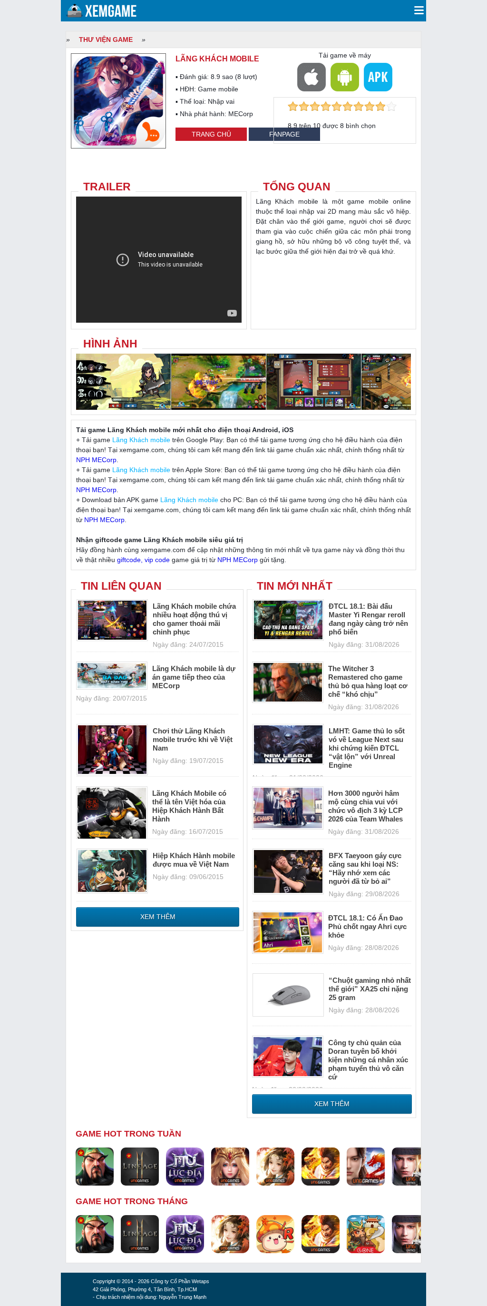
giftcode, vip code (143, 560)
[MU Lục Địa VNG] (185, 1166)
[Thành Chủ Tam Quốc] (366, 1233)
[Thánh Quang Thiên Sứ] (230, 1166)
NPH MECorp (96, 460)
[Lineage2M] (140, 1166)
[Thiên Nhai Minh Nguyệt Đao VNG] (275, 1166)
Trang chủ (211, 134)
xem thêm (157, 916)
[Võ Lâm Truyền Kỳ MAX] (411, 1166)
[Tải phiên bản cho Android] (345, 77)
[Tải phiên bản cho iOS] (311, 77)
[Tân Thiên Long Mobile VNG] (321, 1166)
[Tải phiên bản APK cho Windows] (378, 77)
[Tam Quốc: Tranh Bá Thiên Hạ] (95, 1166)
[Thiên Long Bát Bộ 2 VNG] (366, 1166)
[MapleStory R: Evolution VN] (275, 1233)
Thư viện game (106, 39)
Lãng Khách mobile (141, 440)
